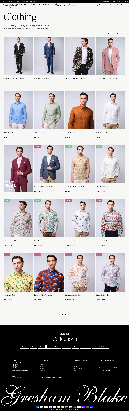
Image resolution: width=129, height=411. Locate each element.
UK (119, 1)
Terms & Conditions (78, 368)
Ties (75, 347)
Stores (41, 375)
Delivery (75, 364)
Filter (123, 33)
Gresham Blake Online (57, 409)
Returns (75, 366)
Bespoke (25, 347)
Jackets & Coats (53, 347)
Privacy (75, 370)
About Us (42, 363)
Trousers (66, 347)
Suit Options (42, 364)
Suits (33, 347)
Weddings (42, 366)
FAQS (41, 372)
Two (109, 33)
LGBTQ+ (42, 368)
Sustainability (43, 370)
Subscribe (115, 367)
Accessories (85, 347)
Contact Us (76, 363)
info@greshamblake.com (108, 1)
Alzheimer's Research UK (79, 372)
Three (113, 33)
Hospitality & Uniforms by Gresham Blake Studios (51, 377)
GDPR (75, 374)
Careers (41, 374)
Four (118, 33)
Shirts (42, 347)
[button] (100, 5)
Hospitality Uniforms (100, 347)
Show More (64, 314)
